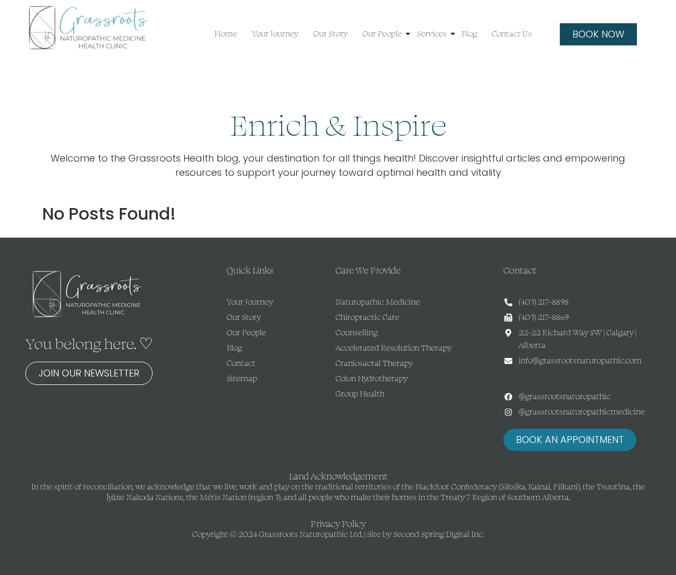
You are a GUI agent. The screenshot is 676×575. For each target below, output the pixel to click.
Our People (382, 33)
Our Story (330, 33)
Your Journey (275, 33)
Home (225, 33)
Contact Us (512, 33)
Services (432, 33)
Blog (469, 33)
